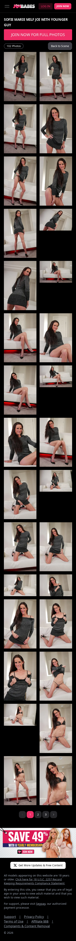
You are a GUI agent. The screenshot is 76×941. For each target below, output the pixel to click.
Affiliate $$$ (42, 921)
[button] (53, 814)
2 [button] (38, 814)
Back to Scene (60, 46)
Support (12, 917)
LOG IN (45, 6)
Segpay (40, 904)
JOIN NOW (63, 6)
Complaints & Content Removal (27, 926)
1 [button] (30, 814)
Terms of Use (16, 921)
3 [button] (46, 814)
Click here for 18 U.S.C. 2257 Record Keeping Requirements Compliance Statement (34, 881)
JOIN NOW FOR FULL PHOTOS (38, 34)
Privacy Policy (36, 917)
